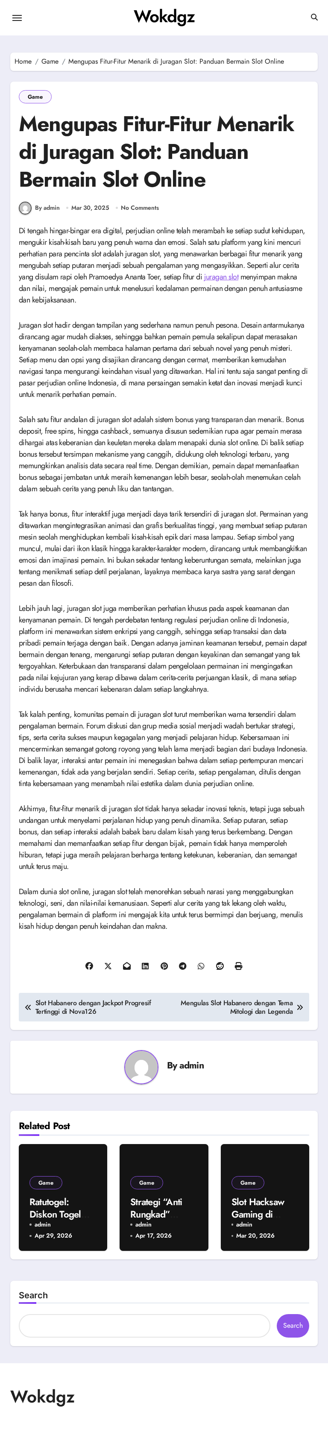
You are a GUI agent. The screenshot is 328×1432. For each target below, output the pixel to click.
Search (33, 1295)
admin (191, 1065)
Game (35, 97)
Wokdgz (164, 16)
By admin (47, 207)
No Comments (140, 208)
